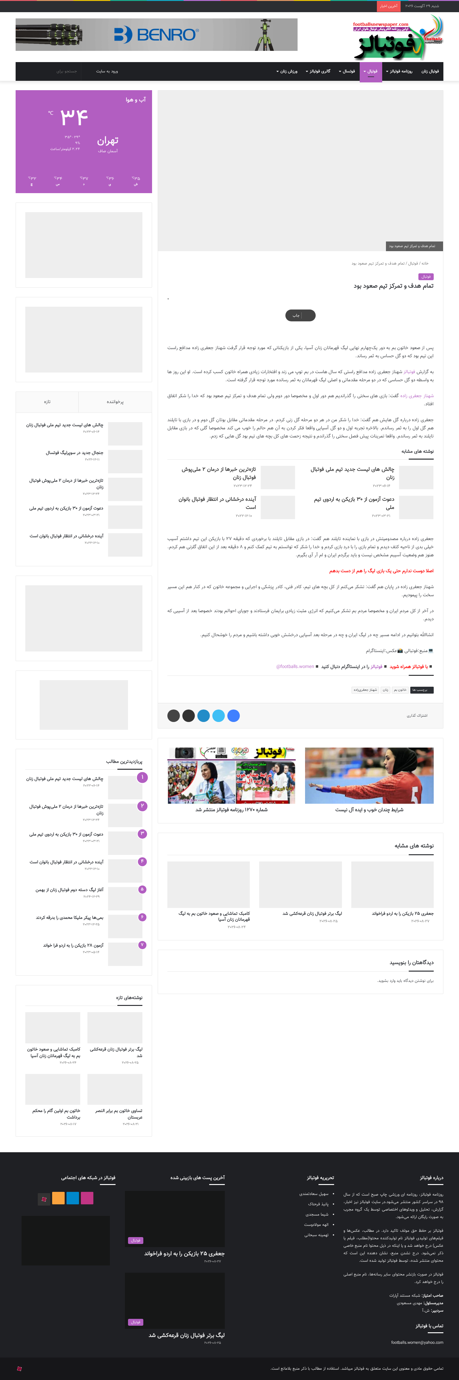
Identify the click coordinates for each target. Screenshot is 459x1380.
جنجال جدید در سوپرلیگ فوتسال (74, 453)
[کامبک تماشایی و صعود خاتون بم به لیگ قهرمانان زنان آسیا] (208, 884)
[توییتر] (218, 716)
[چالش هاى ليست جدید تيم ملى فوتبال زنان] (416, 477)
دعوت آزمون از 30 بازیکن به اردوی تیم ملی (66, 508)
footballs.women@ (295, 666)
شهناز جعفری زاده (417, 396)
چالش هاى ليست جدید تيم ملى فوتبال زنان (64, 425)
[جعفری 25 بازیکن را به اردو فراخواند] (392, 884)
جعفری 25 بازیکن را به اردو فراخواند (403, 913)
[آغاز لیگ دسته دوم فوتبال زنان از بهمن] (125, 898)
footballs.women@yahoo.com (417, 1343)
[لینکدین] (203, 716)
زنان (385, 690)
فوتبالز (409, 372)
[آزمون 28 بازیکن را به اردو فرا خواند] (125, 954)
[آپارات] (44, 1199)
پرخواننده (115, 402)
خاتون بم (400, 690)
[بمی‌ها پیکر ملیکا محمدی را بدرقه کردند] (125, 926)
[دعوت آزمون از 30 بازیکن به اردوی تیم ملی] (416, 507)
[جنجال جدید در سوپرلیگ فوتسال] (125, 461)
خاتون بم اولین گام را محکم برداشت (56, 1114)
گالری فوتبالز (320, 71)
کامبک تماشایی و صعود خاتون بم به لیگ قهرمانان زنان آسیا (214, 916)
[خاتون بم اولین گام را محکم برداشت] (52, 1089)
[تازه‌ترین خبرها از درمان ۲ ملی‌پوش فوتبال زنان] (278, 477)
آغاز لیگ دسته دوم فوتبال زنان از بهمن (69, 890)
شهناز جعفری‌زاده (365, 690)
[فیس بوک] (233, 716)
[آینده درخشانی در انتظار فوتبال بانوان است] (278, 507)
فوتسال (349, 71)
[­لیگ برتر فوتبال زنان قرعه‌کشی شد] (300, 884)
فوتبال (373, 71)
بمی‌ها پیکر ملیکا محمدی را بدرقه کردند (69, 917)
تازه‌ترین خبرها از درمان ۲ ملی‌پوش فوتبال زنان (66, 484)
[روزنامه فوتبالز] (397, 37)
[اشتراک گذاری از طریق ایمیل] (188, 716)
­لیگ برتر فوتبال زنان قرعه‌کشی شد (312, 913)
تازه (47, 402)
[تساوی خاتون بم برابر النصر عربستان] (114, 1089)
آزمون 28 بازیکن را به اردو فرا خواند (73, 945)
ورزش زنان (288, 71)
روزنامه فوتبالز (401, 71)
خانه (426, 264)
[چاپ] (173, 716)
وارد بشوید (386, 981)
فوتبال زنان (430, 71)
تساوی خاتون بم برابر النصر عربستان (118, 1114)
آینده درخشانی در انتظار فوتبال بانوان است (66, 536)
